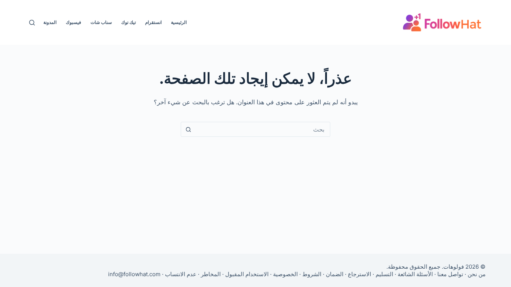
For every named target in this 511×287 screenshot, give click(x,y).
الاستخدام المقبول (247, 274)
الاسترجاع (359, 274)
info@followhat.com (134, 274)
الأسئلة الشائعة (415, 274)
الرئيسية (179, 22)
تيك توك (128, 22)
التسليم (384, 274)
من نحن (477, 274)
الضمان (334, 274)
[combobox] (262, 129)
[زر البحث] (188, 129)
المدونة (49, 22)
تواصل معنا (450, 274)
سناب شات (101, 22)
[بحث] (32, 22)
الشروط (311, 274)
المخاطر (211, 274)
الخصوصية (285, 274)
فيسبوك (73, 22)
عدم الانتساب (180, 274)
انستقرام (153, 22)
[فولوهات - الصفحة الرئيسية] (442, 22)
